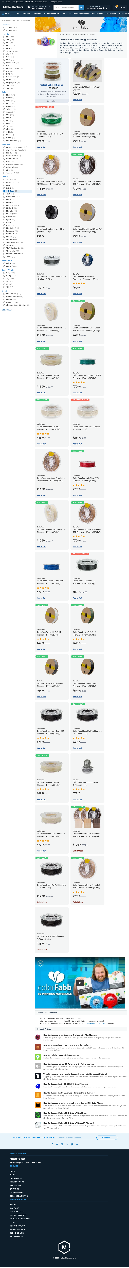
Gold (9, 132)
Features (6, 144)
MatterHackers (14, 205)
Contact (14, 1208)
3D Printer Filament (51, 14)
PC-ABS (10, 80)
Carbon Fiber (12, 63)
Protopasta (12, 231)
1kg (10, 278)
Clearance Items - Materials (18, 305)
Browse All (7, 310)
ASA (9, 54)
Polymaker (12, 234)
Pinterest (72, 1144)
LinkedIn (67, 1144)
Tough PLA (12, 51)
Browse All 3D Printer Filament (16, 20)
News (13, 1175)
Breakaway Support (14, 68)
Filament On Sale (14, 302)
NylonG (10, 220)
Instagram (62, 1144)
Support (14, 1189)
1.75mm (11, 27)
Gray (10, 98)
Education (15, 1185)
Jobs (12, 1222)
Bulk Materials (13, 294)
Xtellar (10, 245)
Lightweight (12, 167)
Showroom (16, 1178)
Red (10, 103)
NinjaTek (11, 217)
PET (9, 43)
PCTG (9, 48)
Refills (10, 263)
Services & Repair (19, 1196)
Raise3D (11, 237)
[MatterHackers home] (13, 7)
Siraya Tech (12, 240)
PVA (9, 65)
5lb (9, 284)
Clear (10, 129)
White (10, 101)
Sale (17, 14)
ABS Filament (110, 14)
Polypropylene (13, 83)
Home (62, 35)
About (13, 1204)
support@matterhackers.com (25, 1162)
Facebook (52, 1144)
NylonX (10, 225)
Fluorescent (12, 159)
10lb (9, 287)
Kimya (9, 202)
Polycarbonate (13, 77)
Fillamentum (13, 197)
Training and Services (81, 14)
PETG (10, 45)
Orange (11, 106)
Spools (11, 266)
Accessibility (16, 1236)
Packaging (7, 260)
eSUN (10, 194)
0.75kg (11, 276)
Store (68, 35)
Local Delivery (18, 1215)
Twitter (57, 1144)
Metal (10, 60)
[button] (39, 7)
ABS (10, 40)
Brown (10, 123)
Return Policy (17, 1226)
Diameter (6, 24)
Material (5, 34)
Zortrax (10, 257)
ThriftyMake (13, 251)
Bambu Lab (66, 14)
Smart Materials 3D (14, 242)
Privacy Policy (17, 1229)
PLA (10, 37)
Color (4, 92)
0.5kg (10, 273)
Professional (17, 1182)
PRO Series (12, 228)
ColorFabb (11, 191)
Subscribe (107, 1138)
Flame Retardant (13, 156)
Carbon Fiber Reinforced (16, 147)
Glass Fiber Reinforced (16, 150)
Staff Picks (26, 14)
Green (10, 112)
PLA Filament (97, 14)
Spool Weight (8, 270)
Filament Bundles (14, 297)
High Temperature (14, 164)
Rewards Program (20, 1219)
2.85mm (11, 30)
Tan (9, 126)
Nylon (10, 57)
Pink (9, 121)
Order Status (17, 1212)
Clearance (11, 299)
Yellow (11, 109)
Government (16, 1192)
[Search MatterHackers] (81, 7)
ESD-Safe (11, 153)
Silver (10, 135)
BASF (9, 185)
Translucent (12, 173)
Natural (10, 138)
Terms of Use (17, 1233)
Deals (4, 291)
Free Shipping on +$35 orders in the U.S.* (17, 2)
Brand (5, 177)
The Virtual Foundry (15, 248)
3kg (9, 281)
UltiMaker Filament (14, 254)
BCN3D (10, 188)
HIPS (9, 74)
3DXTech (11, 180)
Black (10, 95)
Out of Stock (78, 851)
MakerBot (11, 211)
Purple (10, 118)
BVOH (9, 71)
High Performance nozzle (96, 1023)
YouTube (77, 1144)
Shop (12, 1171)
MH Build (11, 208)
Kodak (10, 200)
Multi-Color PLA (13, 141)
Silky (9, 170)
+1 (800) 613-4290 (55, 2)
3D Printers (37, 14)
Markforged (11, 214)
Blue (10, 115)
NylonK (10, 222)
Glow (10, 161)
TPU (10, 85)
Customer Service (41, 2)
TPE (9, 88)
